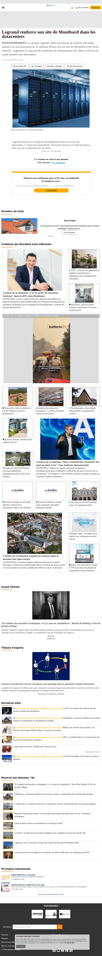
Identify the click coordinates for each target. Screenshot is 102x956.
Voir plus (51, 636)
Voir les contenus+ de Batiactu (13, 946)
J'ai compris (21, 946)
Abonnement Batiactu (9, 942)
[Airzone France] (64, 914)
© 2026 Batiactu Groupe (10, 949)
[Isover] (37, 914)
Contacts (4, 935)
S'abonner (96, 7)
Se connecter (58, 162)
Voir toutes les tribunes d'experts (51, 694)
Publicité (4, 938)
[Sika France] (51, 914)
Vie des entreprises (74, 66)
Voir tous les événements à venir (51, 894)
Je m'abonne (51, 190)
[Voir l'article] (97, 316)
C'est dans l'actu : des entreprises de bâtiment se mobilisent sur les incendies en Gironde (31, 315)
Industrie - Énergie (54, 66)
